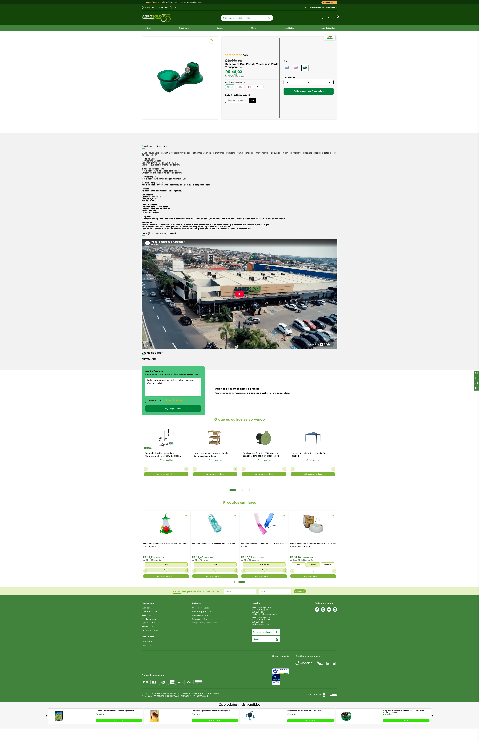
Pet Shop (147, 28)
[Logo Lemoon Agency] (322, 694)
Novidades (289, 28)
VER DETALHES (119, 721)
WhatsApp (257, 639)
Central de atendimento (262, 632)
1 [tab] (235, 582)
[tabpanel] (180, 77)
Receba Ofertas (148, 626)
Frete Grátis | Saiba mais (236, 95)
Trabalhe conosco (149, 619)
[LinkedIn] (335, 609)
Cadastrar (299, 591)
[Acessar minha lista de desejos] (329, 18)
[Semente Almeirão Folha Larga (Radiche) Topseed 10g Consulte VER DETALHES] (59, 721)
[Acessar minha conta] (323, 18)
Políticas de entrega (200, 615)
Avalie (245, 55)
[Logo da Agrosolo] (156, 18)
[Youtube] (329, 609)
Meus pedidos (147, 641)
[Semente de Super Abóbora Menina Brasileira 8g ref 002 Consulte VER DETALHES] (154, 721)
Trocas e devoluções (200, 608)
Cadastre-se (332, 7)
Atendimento (147, 615)
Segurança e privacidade (202, 619)
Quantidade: (289, 78)
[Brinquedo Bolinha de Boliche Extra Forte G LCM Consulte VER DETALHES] (250, 721)
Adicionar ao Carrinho (309, 91)
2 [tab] (241, 582)
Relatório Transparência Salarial (204, 623)
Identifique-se (317, 7)
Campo (220, 28)
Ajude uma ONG (148, 623)
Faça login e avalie (173, 408)
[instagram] (323, 609)
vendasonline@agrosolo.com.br (265, 614)
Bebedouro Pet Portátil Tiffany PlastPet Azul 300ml (213, 543)
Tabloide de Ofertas (150, 630)
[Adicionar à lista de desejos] (212, 40)
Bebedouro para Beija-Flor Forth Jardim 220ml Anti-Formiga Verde (165, 544)
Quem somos (147, 608)
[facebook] (317, 609)
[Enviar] (269, 18)
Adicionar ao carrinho (166, 474)
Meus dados (147, 645)
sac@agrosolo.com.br (260, 624)
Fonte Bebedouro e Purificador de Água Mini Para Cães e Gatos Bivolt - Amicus (313, 544)
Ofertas (254, 28)
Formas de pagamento (201, 611)
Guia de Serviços (328, 28)
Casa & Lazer (184, 28)
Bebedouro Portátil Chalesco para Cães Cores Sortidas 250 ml (264, 544)
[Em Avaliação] (276, 679)
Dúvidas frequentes (150, 611)
